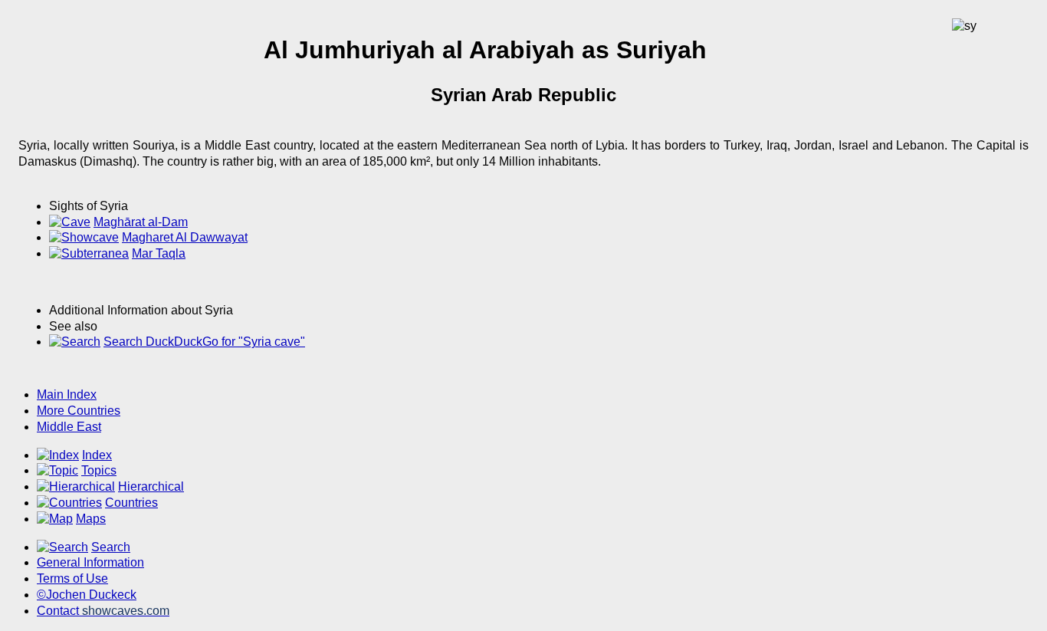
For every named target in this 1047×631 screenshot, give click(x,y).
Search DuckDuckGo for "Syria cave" (204, 341)
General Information (90, 562)
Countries (131, 502)
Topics (99, 470)
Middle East (69, 426)
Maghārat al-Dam (141, 221)
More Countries (78, 410)
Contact (103, 610)
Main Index (67, 394)
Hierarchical (151, 486)
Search (110, 547)
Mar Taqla (158, 253)
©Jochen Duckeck (86, 594)
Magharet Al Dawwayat (185, 237)
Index (97, 455)
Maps (91, 518)
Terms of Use (72, 578)
